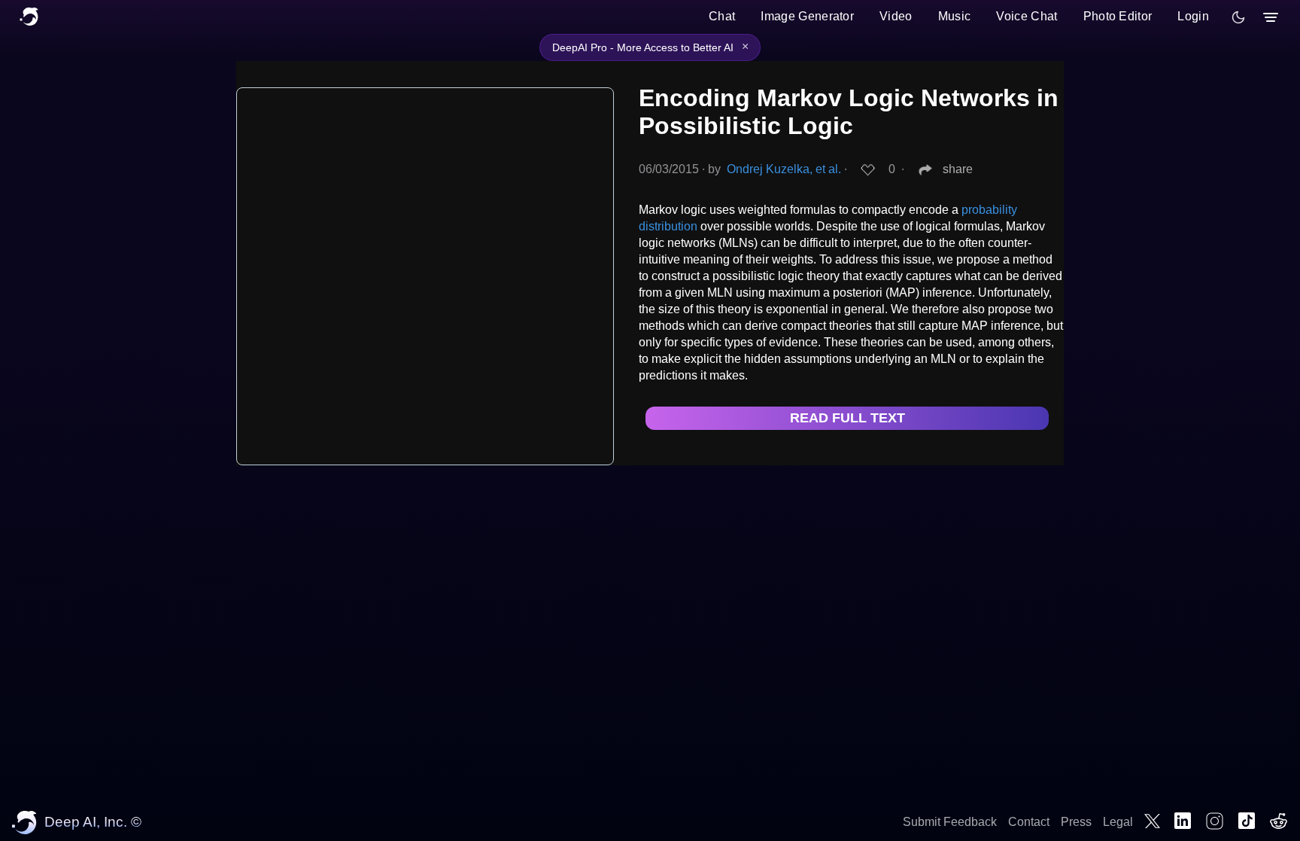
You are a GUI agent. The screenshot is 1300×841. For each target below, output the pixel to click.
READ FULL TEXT (847, 417)
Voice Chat (1026, 16)
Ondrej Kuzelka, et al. (784, 169)
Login (1193, 16)
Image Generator (807, 16)
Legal (1118, 821)
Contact (1028, 821)
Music (954, 16)
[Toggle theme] (1238, 17)
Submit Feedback (950, 821)
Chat (722, 16)
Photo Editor (1118, 16)
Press (1076, 821)
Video (896, 16)
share (958, 169)
